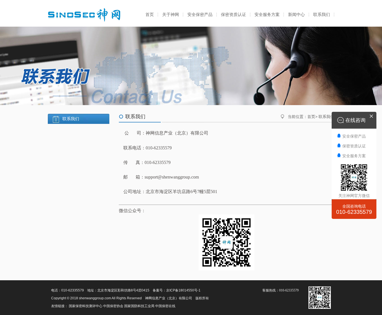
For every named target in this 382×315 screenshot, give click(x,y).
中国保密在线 (165, 306)
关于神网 (170, 14)
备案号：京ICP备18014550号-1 (177, 290)
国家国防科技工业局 (139, 306)
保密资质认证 (233, 14)
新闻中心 (296, 14)
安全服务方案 (267, 14)
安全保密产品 (200, 14)
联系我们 (321, 14)
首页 (149, 14)
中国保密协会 (113, 306)
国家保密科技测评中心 (85, 306)
